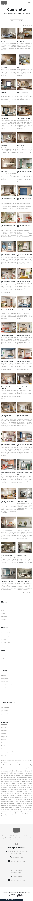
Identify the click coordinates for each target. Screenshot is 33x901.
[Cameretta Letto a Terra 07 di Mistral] (8, 407)
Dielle (2, 610)
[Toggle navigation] (29, 3)
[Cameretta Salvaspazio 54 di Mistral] (24, 246)
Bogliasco (4, 730)
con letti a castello (6, 685)
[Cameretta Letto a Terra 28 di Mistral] (8, 378)
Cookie (8, 900)
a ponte (3, 675)
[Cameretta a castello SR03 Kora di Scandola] (24, 110)
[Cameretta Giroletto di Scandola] (8, 33)
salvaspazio (4, 691)
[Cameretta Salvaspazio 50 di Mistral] (24, 464)
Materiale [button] (5, 628)
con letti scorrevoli (6, 688)
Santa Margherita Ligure (8, 752)
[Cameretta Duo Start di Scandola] (8, 59)
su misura (4, 694)
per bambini (4, 711)
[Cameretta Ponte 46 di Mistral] (24, 302)
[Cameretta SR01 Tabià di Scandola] (8, 163)
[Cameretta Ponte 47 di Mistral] (8, 302)
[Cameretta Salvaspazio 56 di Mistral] (24, 217)
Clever (3, 607)
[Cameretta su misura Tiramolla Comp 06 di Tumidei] (24, 547)
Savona (3, 755)
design (3, 659)
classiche (4, 656)
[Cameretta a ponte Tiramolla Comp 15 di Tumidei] (24, 493)
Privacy (3, 900)
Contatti (19, 894)
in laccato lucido (6, 633)
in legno (3, 639)
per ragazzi (4, 714)
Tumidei (3, 619)
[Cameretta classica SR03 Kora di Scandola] (8, 137)
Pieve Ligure (4, 743)
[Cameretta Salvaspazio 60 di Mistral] (24, 163)
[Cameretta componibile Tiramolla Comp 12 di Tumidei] (24, 573)
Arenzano (4, 727)
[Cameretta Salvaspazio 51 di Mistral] (8, 464)
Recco (3, 749)
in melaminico (5, 642)
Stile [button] (3, 651)
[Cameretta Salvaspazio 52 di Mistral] (24, 436)
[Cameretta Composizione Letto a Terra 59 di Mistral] (8, 493)
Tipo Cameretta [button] (8, 702)
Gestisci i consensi (17, 900)
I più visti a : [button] (6, 722)
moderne (4, 662)
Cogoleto (4, 737)
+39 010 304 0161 (17, 876)
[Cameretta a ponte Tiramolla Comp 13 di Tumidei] (24, 522)
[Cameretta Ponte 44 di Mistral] (24, 327)
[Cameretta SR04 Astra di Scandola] (8, 110)
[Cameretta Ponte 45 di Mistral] (8, 327)
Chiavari (3, 733)
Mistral (3, 613)
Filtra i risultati (16, 21)
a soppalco (4, 679)
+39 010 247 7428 (17, 857)
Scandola (4, 616)
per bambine (5, 708)
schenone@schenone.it (18, 861)
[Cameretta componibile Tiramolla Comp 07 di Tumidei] (8, 573)
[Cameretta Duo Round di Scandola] (24, 33)
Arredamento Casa (14, 13)
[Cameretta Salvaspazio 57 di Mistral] (8, 217)
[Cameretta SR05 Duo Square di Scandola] (24, 84)
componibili (4, 682)
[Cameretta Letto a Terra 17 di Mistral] (24, 378)
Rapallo (3, 746)
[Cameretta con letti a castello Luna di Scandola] (24, 59)
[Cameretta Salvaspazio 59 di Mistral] (8, 190)
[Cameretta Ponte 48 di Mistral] (24, 273)
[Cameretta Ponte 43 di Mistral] (8, 353)
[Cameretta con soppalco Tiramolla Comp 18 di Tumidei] (8, 547)
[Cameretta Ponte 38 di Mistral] (24, 353)
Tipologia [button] (5, 670)
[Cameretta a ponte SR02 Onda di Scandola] (24, 137)
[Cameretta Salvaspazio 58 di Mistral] (24, 190)
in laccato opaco (6, 636)
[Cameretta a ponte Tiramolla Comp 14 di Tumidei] (8, 522)
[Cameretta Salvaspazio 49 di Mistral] (8, 273)
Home (5, 13)
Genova (3, 740)
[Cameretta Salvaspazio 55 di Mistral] (8, 246)
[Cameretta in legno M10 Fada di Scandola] (8, 84)
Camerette (26, 13)
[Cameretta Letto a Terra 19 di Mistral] (24, 407)
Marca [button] (4, 602)
